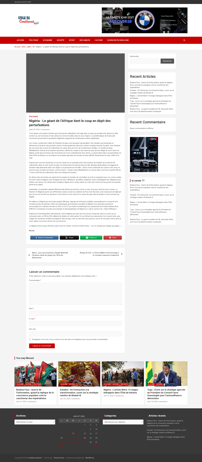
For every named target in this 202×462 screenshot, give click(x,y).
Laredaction (45, 129)
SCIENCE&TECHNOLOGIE (118, 40)
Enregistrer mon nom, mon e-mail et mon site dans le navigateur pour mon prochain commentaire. (70, 339)
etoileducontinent (35, 458)
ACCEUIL (28, 384)
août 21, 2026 (21, 401)
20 (73, 438)
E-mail (32, 319)
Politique (33, 40)
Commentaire (35, 280)
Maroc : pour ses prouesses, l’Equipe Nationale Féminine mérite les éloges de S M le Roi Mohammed (50, 255)
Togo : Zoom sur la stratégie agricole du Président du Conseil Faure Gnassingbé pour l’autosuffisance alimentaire (150, 103)
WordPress (90, 458)
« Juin (61, 447)
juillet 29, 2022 (34, 129)
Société (60, 40)
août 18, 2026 (152, 401)
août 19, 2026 (109, 396)
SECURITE (124, 384)
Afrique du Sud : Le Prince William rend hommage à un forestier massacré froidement (99, 254)
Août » (96, 447)
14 (79, 434)
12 (67, 434)
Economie (47, 40)
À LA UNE (20, 384)
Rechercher (134, 56)
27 (73, 442)
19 (67, 438)
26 (67, 442)
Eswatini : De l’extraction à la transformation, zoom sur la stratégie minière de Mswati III (79, 392)
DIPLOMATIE (85, 40)
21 (79, 438)
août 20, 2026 (65, 399)
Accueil (20, 40)
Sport (72, 40)
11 (61, 434)
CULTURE (99, 40)
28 (79, 442)
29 (85, 442)
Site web (32, 329)
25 (61, 442)
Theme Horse (59, 458)
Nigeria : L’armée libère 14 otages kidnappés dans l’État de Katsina (121, 391)
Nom (31, 308)
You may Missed (25, 358)
